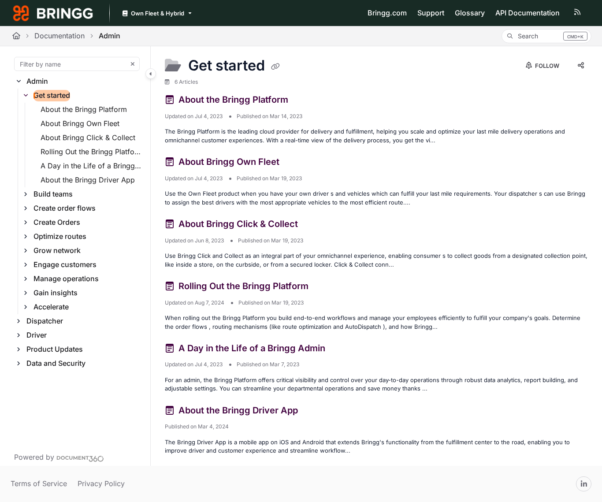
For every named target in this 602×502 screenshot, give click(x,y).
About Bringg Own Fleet (80, 123)
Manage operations (66, 278)
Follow (546, 65)
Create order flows (64, 208)
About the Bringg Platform (84, 109)
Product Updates (54, 349)
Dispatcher (44, 320)
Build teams (53, 194)
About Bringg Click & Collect (88, 137)
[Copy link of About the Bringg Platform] (304, 101)
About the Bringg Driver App (88, 179)
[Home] (53, 13)
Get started (51, 95)
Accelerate (51, 306)
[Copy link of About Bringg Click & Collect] (314, 226)
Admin (109, 35)
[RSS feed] (577, 13)
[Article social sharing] (581, 66)
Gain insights (55, 292)
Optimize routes (59, 236)
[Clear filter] (133, 64)
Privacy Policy (101, 483)
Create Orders (56, 222)
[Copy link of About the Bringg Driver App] (314, 412)
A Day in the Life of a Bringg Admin (91, 165)
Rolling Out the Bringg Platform (91, 151)
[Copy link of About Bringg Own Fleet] (296, 163)
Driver (36, 335)
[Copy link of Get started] (275, 66)
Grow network (57, 250)
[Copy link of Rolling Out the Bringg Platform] (325, 288)
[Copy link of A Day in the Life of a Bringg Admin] (341, 349)
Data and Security (55, 363)
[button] (546, 36)
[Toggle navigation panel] (150, 73)
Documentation (59, 35)
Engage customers (65, 264)
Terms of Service (39, 483)
